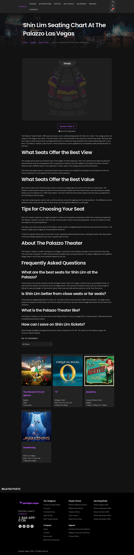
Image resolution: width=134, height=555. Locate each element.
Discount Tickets (66, 126)
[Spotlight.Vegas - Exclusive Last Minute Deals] (22, 6)
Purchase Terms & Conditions (79, 529)
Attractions (45, 4)
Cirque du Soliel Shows (51, 505)
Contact (34, 9)
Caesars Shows (74, 512)
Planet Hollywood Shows (78, 505)
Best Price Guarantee (51, 540)
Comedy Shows (49, 512)
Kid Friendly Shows (50, 519)
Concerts (46, 508)
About (45, 529)
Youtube (28, 526)
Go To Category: (29, 338)
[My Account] (112, 5)
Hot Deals (69, 4)
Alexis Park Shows (75, 519)
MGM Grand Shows (76, 508)
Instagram (32, 526)
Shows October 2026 (101, 512)
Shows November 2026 (102, 515)
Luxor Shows (73, 515)
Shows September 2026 (102, 508)
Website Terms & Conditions (79, 532)
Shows (33, 4)
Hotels (57, 4)
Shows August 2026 (101, 505)
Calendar (81, 4)
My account (47, 536)
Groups (92, 4)
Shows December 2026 (102, 519)
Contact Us (22, 513)
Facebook (20, 526)
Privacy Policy (74, 536)
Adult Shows (48, 515)
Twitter (24, 526)
